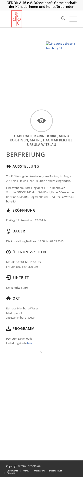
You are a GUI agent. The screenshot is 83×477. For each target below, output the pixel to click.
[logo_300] (34, 18)
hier (29, 343)
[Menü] (71, 18)
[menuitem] (61, 18)
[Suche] (61, 18)
